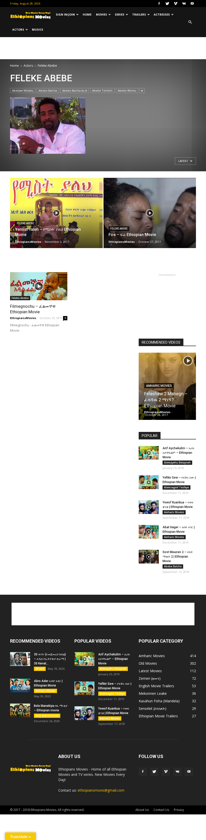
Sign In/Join (65, 14)
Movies (101, 14)
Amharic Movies (159, 386)
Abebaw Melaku (22, 90)
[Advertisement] (103, 48)
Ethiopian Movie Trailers (158, 716)
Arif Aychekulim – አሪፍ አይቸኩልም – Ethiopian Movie (178, 452)
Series (119, 14)
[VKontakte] (184, 3)
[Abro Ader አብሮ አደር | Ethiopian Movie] (20, 686)
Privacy (179, 810)
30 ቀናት (39, 668)
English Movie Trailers (156, 685)
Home (87, 14)
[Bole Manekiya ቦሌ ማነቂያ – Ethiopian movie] (20, 710)
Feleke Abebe (25, 223)
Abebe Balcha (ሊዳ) (74, 90)
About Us (142, 810)
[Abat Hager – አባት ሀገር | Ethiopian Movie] (149, 532)
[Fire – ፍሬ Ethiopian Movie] (150, 218)
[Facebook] (159, 3)
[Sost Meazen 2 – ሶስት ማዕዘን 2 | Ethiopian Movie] (149, 557)
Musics (37, 29)
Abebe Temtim (102, 90)
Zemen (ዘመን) (150, 678)
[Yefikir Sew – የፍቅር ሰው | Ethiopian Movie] (149, 482)
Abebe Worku (127, 90)
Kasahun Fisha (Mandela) (159, 701)
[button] (190, 22)
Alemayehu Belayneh (177, 462)
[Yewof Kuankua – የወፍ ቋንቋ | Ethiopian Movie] (149, 507)
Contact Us (161, 810)
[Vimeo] (175, 3)
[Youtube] (192, 3)
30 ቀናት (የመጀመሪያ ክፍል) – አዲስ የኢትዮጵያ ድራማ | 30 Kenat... (50, 659)
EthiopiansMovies (28, 242)
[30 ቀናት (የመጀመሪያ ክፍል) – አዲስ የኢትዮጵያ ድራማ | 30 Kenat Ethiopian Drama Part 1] (20, 659)
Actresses (162, 14)
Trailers (139, 14)
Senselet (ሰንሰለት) (152, 708)
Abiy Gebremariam (47, 715)
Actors (18, 29)
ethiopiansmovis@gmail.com (101, 790)
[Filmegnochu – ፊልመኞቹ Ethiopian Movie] (38, 286)
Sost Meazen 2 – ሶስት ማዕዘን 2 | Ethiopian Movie (178, 556)
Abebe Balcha (48, 90)
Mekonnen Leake (153, 693)
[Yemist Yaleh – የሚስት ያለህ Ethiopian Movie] (56, 218)
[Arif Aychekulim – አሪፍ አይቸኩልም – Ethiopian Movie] (149, 453)
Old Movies (148, 663)
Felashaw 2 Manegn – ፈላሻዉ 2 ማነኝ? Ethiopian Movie (166, 399)
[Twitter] (167, 3)
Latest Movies (150, 670)
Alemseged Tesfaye (176, 487)
